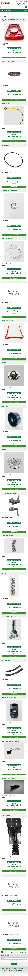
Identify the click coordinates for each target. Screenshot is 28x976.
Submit (14, 964)
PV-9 (11, 760)
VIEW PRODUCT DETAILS (14, 48)
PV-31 (11, 517)
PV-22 (11, 431)
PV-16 (11, 220)
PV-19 (11, 344)
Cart (25, 1)
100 (25, 952)
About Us (8, 968)
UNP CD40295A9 (14, 934)
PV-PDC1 (12, 857)
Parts (10, 16)
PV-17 (11, 263)
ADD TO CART (14, 57)
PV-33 (11, 555)
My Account (19, 1)
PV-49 (11, 723)
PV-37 (11, 642)
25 (22, 952)
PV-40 (11, 679)
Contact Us (14, 968)
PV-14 (11, 172)
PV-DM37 (12, 795)
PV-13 (11, 127)
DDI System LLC (21, 970)
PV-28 (11, 475)
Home (3, 968)
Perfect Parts (14, 16)
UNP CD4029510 (14, 895)
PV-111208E (13, 85)
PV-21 (11, 388)
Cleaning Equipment (4, 16)
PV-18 (11, 302)
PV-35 (11, 598)
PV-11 (11, 43)
